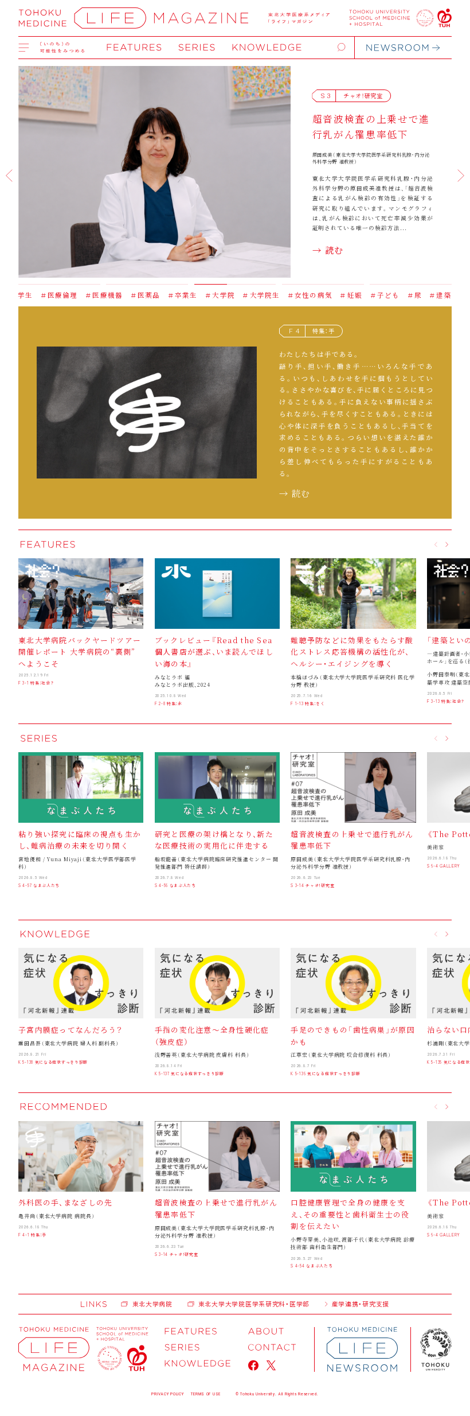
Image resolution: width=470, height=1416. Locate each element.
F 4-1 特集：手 (32, 1235)
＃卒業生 (142, 294)
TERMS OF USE (206, 1394)
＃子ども (343, 294)
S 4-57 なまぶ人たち (39, 885)
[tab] (59, 281)
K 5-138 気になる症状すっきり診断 (53, 1062)
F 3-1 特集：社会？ (36, 683)
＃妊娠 (310, 294)
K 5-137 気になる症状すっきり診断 (189, 1073)
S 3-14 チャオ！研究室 (312, 885)
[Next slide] (460, 175)
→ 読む (328, 249)
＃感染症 (440, 294)
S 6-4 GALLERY (443, 866)
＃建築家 (403, 294)
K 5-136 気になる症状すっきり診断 (325, 1073)
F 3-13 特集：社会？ (446, 701)
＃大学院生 (220, 294)
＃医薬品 (104, 294)
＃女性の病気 (269, 294)
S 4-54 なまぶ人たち (311, 1266)
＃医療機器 (63, 294)
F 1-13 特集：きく (307, 703)
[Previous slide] (9, 175)
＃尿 (373, 294)
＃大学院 (179, 294)
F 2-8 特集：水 (168, 703)
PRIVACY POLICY (167, 1394)
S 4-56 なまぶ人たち (175, 885)
